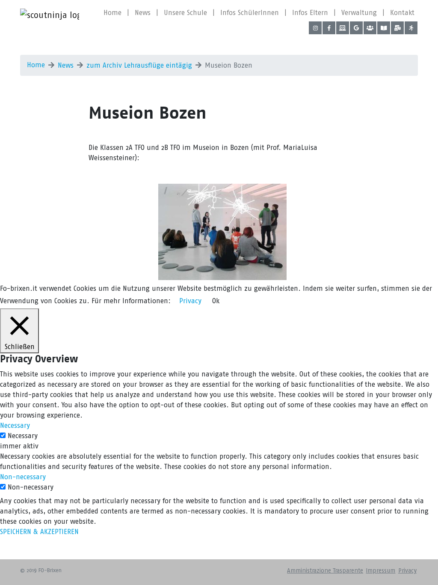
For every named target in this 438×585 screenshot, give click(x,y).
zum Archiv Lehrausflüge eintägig (139, 65)
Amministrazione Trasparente (325, 570)
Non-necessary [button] (23, 477)
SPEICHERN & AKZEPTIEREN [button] (39, 532)
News (143, 13)
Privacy (407, 570)
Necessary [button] (15, 425)
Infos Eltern (310, 13)
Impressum (380, 570)
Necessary (23, 436)
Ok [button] (215, 301)
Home (112, 13)
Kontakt (402, 13)
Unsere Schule (185, 13)
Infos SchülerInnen (249, 13)
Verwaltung (359, 13)
